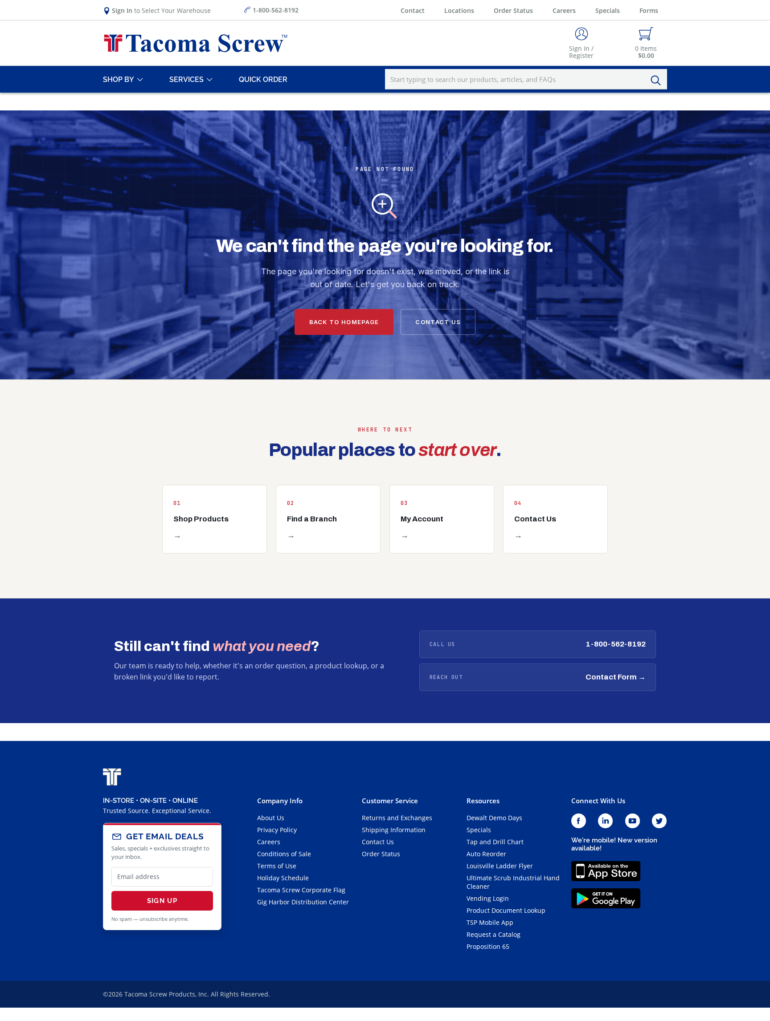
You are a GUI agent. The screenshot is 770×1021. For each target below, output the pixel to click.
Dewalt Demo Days (494, 818)
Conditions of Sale (284, 854)
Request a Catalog (493, 934)
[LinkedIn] (605, 821)
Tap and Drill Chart (495, 842)
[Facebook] (578, 821)
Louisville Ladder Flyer (500, 866)
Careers (564, 10)
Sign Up (162, 901)
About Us (270, 818)
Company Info (280, 801)
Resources (483, 801)
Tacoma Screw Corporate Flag (301, 890)
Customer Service (390, 801)
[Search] (658, 80)
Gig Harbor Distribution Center (303, 902)
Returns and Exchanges (397, 818)
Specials (607, 10)
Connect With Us (598, 801)
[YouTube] (632, 821)
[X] (659, 821)
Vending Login (488, 898)
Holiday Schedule (283, 878)
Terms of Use (276, 866)
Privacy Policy (277, 830)
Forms (648, 10)
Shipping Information (394, 830)
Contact (413, 10)
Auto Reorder (486, 854)
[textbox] (526, 79)
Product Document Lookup (506, 910)
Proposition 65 (488, 946)
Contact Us (438, 321)
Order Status (513, 10)
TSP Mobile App (490, 922)
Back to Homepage (344, 321)
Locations (459, 10)
